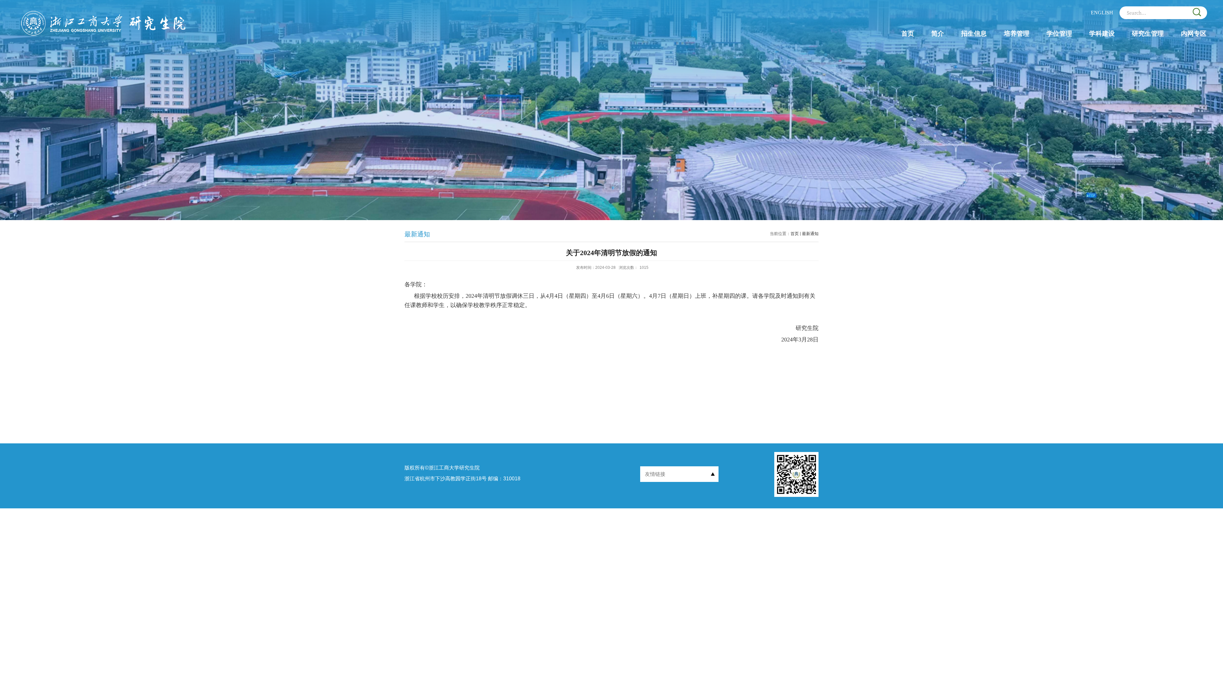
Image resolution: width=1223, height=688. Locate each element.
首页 (907, 33)
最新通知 (810, 233)
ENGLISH (1102, 12)
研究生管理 (1148, 33)
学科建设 (1102, 33)
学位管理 (1059, 33)
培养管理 (1016, 33)
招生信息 (974, 33)
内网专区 (1193, 33)
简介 (937, 33)
